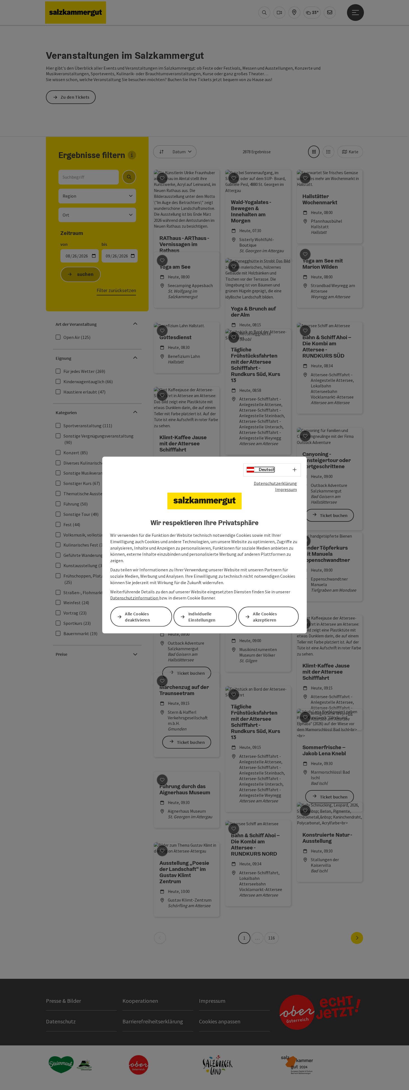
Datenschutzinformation (134, 598)
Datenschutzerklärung (275, 483)
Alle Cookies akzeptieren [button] (265, 617)
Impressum (286, 489)
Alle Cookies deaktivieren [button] (137, 617)
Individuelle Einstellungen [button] (202, 617)
